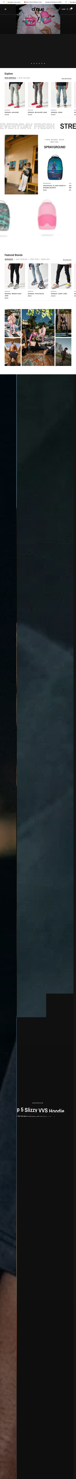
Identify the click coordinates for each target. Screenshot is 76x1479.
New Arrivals (10, 78)
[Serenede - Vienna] (61, 95)
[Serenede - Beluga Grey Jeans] (38, 95)
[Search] (67, 9)
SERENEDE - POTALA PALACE (36, 294)
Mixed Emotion (47, 259)
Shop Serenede (67, 260)
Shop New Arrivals (66, 78)
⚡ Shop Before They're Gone (13, 2)
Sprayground (47, 183)
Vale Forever (21, 259)
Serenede (7, 110)
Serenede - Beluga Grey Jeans (37, 112)
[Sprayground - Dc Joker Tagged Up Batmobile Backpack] (54, 166)
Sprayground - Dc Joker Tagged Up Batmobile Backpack (54, 187)
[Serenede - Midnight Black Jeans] (15, 276)
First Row (34, 259)
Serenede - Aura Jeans (12, 112)
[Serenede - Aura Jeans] (15, 95)
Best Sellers (24, 78)
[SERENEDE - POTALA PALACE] (38, 276)
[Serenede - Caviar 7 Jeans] (61, 276)
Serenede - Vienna (56, 112)
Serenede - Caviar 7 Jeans (59, 294)
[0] (70, 9)
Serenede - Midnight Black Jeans (13, 295)
